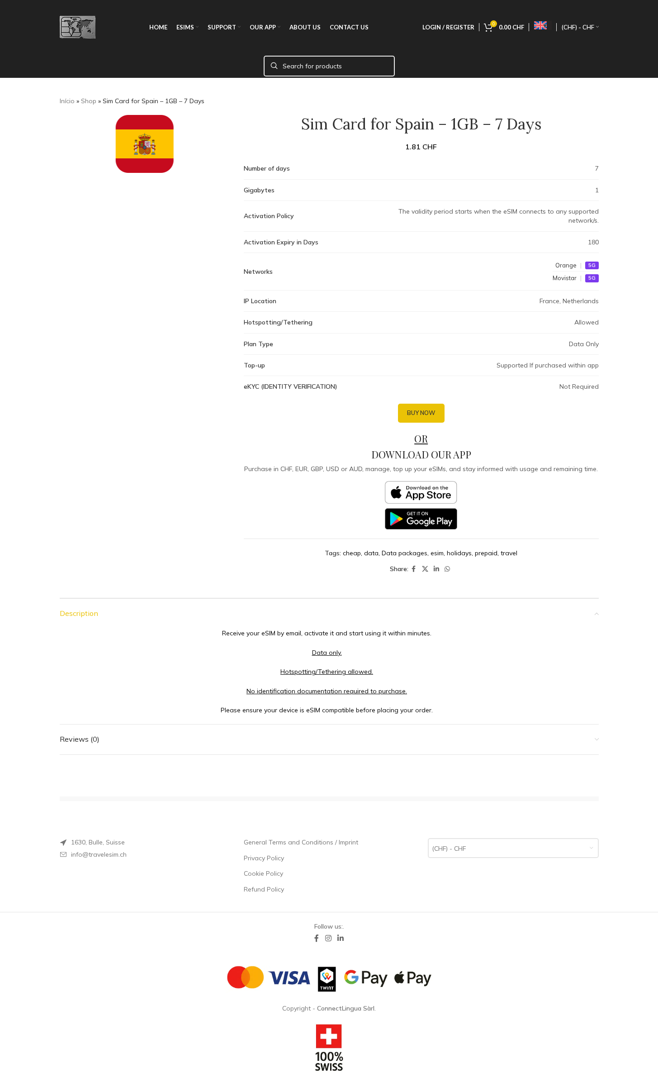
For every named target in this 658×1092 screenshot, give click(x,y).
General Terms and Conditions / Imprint (301, 842)
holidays (459, 553)
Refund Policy (264, 889)
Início (67, 101)
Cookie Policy (263, 873)
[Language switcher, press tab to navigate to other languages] (543, 25)
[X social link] (425, 569)
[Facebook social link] (413, 569)
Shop (88, 101)
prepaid (486, 553)
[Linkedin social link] (436, 569)
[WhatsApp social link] (447, 569)
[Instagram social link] (328, 938)
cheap (352, 553)
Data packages (404, 553)
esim (437, 553)
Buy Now (421, 412)
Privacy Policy (264, 858)
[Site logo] (77, 27)
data (371, 553)
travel (509, 553)
